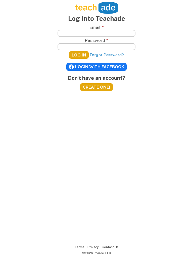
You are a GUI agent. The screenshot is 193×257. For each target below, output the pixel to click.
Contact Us (110, 247)
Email (96, 27)
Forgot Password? (107, 54)
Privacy (93, 247)
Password (96, 40)
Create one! (96, 87)
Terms (79, 247)
